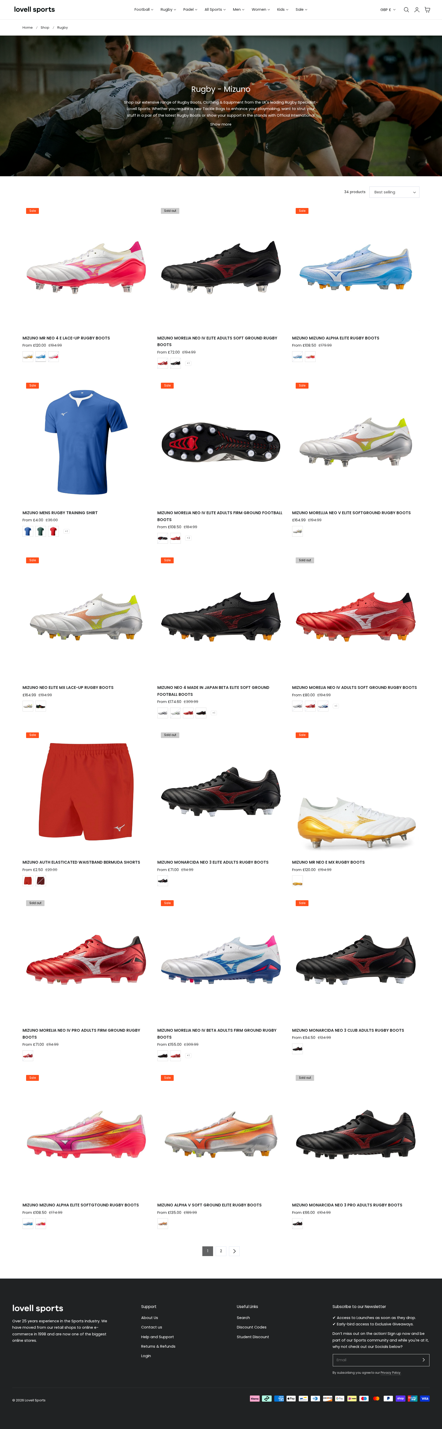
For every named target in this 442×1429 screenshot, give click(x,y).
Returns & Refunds (158, 1346)
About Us (149, 1317)
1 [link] (207, 1251)
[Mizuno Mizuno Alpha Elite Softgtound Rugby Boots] (86, 1134)
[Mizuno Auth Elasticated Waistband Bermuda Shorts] (86, 791)
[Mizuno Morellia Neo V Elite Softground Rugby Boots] (355, 442)
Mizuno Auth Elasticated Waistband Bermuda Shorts (81, 862)
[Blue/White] (40, 356)
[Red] (53, 531)
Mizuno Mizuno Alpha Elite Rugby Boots (335, 338)
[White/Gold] (28, 356)
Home (28, 27)
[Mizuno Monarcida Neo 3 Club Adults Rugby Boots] (355, 960)
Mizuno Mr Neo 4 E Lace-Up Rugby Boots (66, 338)
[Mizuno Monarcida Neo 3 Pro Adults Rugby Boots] (355, 1134)
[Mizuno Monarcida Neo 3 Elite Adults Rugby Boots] (221, 791)
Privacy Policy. (391, 1373)
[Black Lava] (40, 706)
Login (146, 1355)
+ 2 (188, 538)
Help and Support (157, 1336)
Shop (45, 27)
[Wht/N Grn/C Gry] (175, 713)
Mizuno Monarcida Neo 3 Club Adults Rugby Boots (348, 1030)
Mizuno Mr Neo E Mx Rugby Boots (328, 862)
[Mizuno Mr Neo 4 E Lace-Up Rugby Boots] (86, 267)
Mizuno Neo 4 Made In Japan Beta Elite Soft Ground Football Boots (213, 691)
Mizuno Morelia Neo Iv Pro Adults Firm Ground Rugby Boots (81, 1034)
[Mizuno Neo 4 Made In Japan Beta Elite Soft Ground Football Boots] (221, 617)
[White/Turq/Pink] (323, 706)
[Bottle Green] (40, 531)
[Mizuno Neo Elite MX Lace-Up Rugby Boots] (86, 617)
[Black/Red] (162, 880)
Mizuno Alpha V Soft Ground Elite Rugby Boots (209, 1205)
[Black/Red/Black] (175, 363)
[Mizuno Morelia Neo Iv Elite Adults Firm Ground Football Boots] (221, 442)
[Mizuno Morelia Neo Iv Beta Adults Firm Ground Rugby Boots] (221, 960)
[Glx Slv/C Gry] (162, 713)
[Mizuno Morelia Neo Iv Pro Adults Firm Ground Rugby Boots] (86, 960)
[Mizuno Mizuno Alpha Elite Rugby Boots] (355, 267)
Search (243, 1317)
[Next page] (234, 1251)
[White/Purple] (53, 356)
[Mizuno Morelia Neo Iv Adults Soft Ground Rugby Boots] (355, 617)
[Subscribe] (423, 1360)
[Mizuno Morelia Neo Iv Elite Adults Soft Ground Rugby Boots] (221, 267)
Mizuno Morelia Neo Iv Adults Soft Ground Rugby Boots (354, 687)
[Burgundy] (40, 880)
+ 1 (188, 363)
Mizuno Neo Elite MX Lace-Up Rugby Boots (68, 687)
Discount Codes (252, 1327)
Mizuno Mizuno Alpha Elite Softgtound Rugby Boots (81, 1205)
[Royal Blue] (28, 531)
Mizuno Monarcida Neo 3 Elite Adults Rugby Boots (213, 862)
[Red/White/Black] (162, 363)
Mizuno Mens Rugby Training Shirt (60, 512)
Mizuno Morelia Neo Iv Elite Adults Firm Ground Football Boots (219, 516)
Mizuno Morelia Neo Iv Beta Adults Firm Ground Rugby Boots (217, 1034)
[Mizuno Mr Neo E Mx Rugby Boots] (355, 791)
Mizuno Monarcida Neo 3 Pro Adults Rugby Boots (347, 1205)
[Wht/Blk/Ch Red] (162, 538)
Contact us (151, 1327)
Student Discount (253, 1336)
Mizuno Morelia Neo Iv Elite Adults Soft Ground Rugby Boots (217, 341)
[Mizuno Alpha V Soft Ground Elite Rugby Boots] (221, 1134)
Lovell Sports (35, 1400)
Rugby (62, 27)
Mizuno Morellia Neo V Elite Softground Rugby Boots (351, 512)
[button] (427, 9)
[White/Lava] (297, 531)
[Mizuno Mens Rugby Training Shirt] (86, 442)
